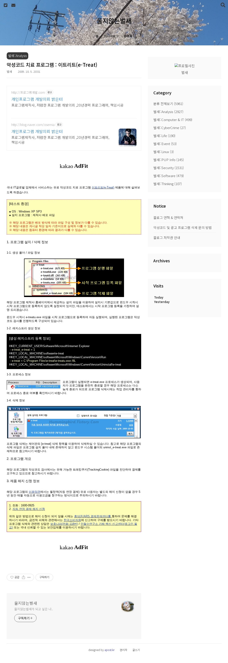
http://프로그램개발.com (28, 92)
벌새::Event (165, 143)
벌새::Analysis (168, 111)
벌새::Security (168, 167)
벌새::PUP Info (168, 159)
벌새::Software (168, 175)
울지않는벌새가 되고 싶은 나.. (33, 609)
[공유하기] (23, 577)
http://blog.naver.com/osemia (33, 125)
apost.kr (109, 650)
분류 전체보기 (168, 103)
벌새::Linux (163, 151)
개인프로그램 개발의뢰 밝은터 (37, 99)
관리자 (123, 650)
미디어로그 (111, 36)
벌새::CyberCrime (169, 127)
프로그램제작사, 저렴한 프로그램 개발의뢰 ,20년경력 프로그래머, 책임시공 (67, 104)
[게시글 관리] (29, 577)
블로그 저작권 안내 (166, 237)
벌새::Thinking (167, 183)
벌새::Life (164, 135)
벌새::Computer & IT (172, 119)
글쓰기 (136, 650)
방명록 (128, 36)
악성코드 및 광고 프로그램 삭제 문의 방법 (182, 227)
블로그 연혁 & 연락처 (168, 217)
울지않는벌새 (114, 20)
